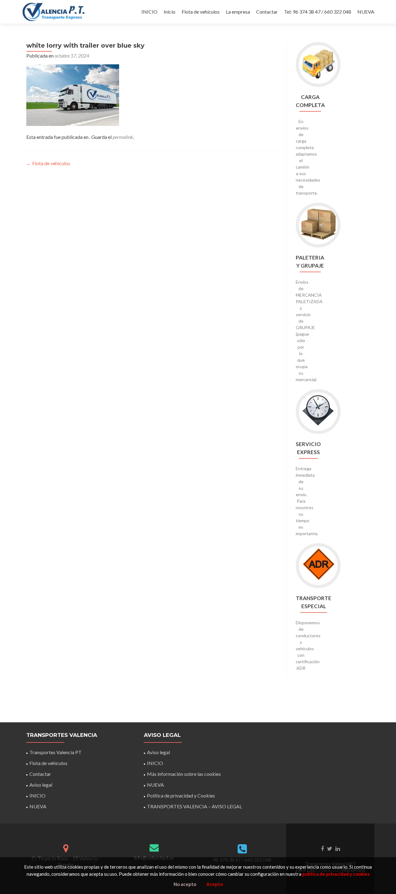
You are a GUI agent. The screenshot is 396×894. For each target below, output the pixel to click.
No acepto (185, 884)
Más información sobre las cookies (184, 774)
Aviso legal (40, 785)
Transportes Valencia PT (55, 752)
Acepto (214, 884)
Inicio (169, 12)
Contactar (267, 12)
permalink (123, 137)
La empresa (238, 12)
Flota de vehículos (201, 12)
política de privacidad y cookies (336, 874)
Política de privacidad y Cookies (181, 795)
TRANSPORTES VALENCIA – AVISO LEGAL (194, 806)
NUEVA (365, 12)
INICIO (149, 12)
